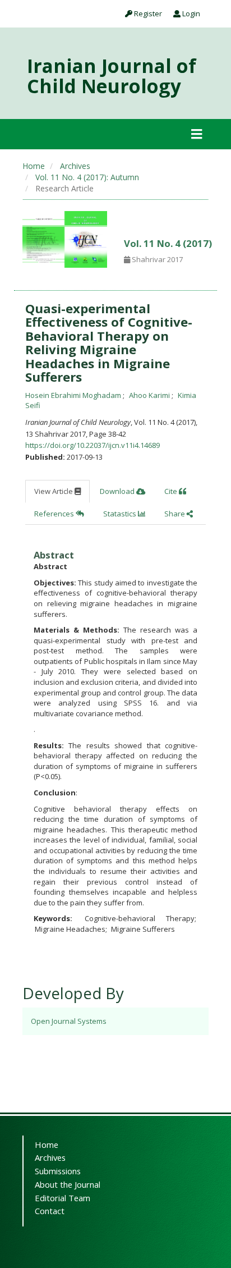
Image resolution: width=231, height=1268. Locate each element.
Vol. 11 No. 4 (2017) (168, 243)
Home (33, 166)
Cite (171, 491)
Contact (49, 1210)
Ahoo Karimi (150, 395)
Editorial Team (62, 1197)
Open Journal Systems (69, 1021)
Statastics (120, 514)
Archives (75, 166)
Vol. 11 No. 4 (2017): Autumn (87, 177)
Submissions (58, 1171)
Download (118, 491)
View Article (54, 491)
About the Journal (67, 1184)
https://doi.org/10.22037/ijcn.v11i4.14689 (92, 445)
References (55, 514)
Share (175, 514)
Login (190, 13)
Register (147, 13)
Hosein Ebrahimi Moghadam (74, 395)
